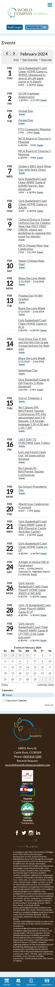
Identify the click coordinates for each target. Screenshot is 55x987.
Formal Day (25, 111)
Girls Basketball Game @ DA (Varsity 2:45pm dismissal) (33, 383)
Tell (27, 783)
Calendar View (45, 684)
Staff (18, 984)
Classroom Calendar (16, 700)
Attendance (31, 984)
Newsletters (47, 984)
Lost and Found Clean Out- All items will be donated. (32, 455)
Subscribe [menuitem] (46, 59)
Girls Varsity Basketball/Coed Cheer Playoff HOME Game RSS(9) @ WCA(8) (33, 588)
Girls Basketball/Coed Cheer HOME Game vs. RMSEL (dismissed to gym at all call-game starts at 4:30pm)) (33, 74)
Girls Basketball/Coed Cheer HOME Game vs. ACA (32, 324)
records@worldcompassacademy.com (27, 765)
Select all (49, 704)
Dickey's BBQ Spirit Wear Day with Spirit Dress (34, 168)
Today (4, 684)
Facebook (17, 833)
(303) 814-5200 (32, 756)
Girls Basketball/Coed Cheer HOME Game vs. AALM (33, 204)
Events (9, 695)
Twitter (24, 833)
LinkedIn (38, 833)
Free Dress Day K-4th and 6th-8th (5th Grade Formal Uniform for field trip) (33, 344)
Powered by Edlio (27, 846)
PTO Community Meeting (34, 129)
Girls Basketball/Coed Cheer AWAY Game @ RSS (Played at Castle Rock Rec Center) (32, 526)
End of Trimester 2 (30, 398)
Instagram (31, 833)
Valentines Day (28, 370)
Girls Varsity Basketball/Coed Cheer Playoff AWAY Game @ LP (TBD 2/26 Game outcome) (33, 630)
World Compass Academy (27, 12)
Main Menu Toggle (50, 5)
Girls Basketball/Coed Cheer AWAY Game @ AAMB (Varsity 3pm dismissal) (32, 184)
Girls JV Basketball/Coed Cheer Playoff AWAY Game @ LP (34, 608)
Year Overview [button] (30, 59)
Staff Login (15, 27)
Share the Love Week (31, 278)
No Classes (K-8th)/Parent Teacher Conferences (31, 471)
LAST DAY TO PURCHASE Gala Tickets (34, 441)
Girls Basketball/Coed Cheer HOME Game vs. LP (33, 547)
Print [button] (16, 59)
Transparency (27, 800)
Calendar (6, 984)
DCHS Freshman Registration (28, 95)
